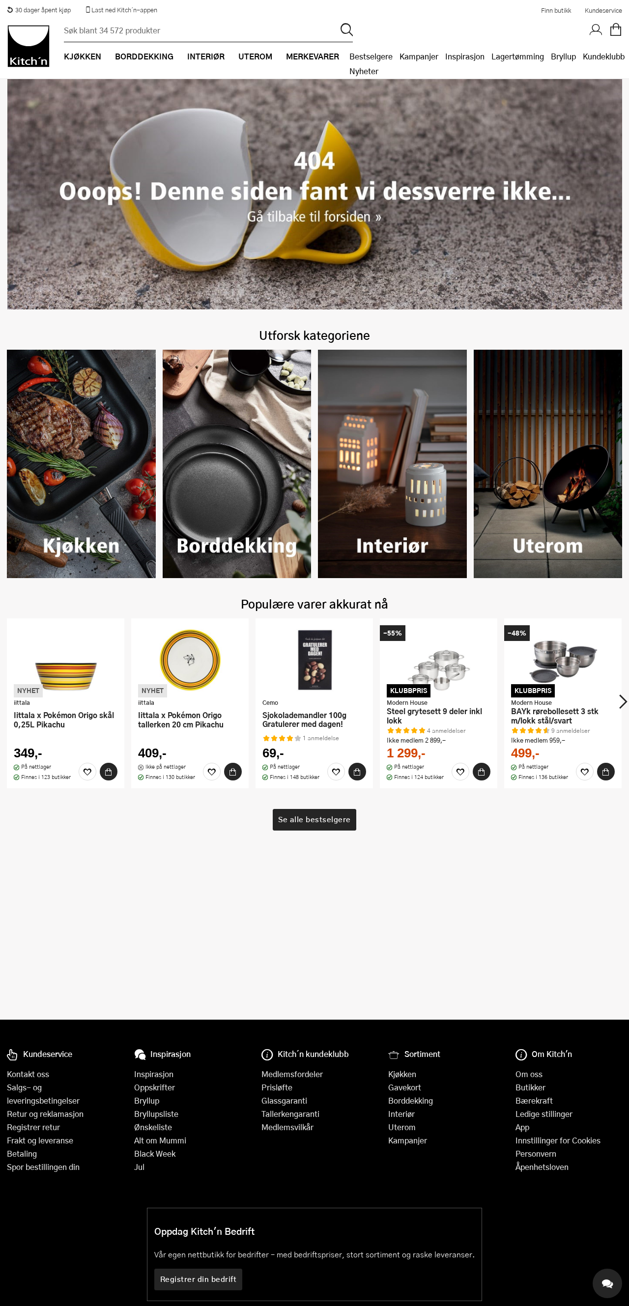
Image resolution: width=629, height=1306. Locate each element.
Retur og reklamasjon (45, 1113)
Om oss (529, 1074)
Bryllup (563, 56)
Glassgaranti (284, 1100)
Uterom (402, 1127)
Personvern (535, 1153)
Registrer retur (33, 1127)
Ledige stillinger (543, 1113)
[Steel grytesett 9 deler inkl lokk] (438, 659)
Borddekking (410, 1100)
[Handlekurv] (615, 30)
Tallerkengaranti (290, 1113)
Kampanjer (419, 56)
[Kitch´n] (28, 46)
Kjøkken (402, 1074)
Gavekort (404, 1087)
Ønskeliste (153, 1127)
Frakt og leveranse (40, 1140)
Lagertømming (517, 56)
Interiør (401, 1113)
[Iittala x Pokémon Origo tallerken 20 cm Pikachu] (190, 659)
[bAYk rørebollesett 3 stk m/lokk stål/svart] (563, 659)
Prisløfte (276, 1087)
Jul (139, 1166)
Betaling (22, 1153)
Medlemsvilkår (287, 1127)
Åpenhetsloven (542, 1166)
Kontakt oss (28, 1074)
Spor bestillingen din (43, 1166)
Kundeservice (603, 10)
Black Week (154, 1153)
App (522, 1127)
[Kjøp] (108, 771)
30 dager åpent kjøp (43, 9)
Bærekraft (534, 1100)
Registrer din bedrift (198, 1279)
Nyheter (363, 71)
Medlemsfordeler (292, 1074)
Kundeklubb (604, 56)
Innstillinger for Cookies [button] (557, 1140)
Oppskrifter (154, 1087)
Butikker (530, 1087)
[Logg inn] (596, 30)
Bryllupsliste (156, 1113)
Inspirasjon (465, 56)
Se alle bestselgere (314, 819)
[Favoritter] (87, 771)
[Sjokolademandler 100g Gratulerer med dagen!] (314, 659)
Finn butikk (556, 10)
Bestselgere (371, 56)
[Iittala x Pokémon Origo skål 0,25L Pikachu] (65, 659)
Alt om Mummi (160, 1140)
